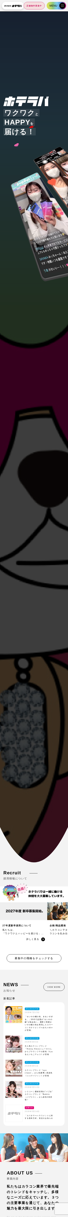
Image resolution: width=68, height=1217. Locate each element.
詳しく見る (32, 939)
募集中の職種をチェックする (34, 958)
